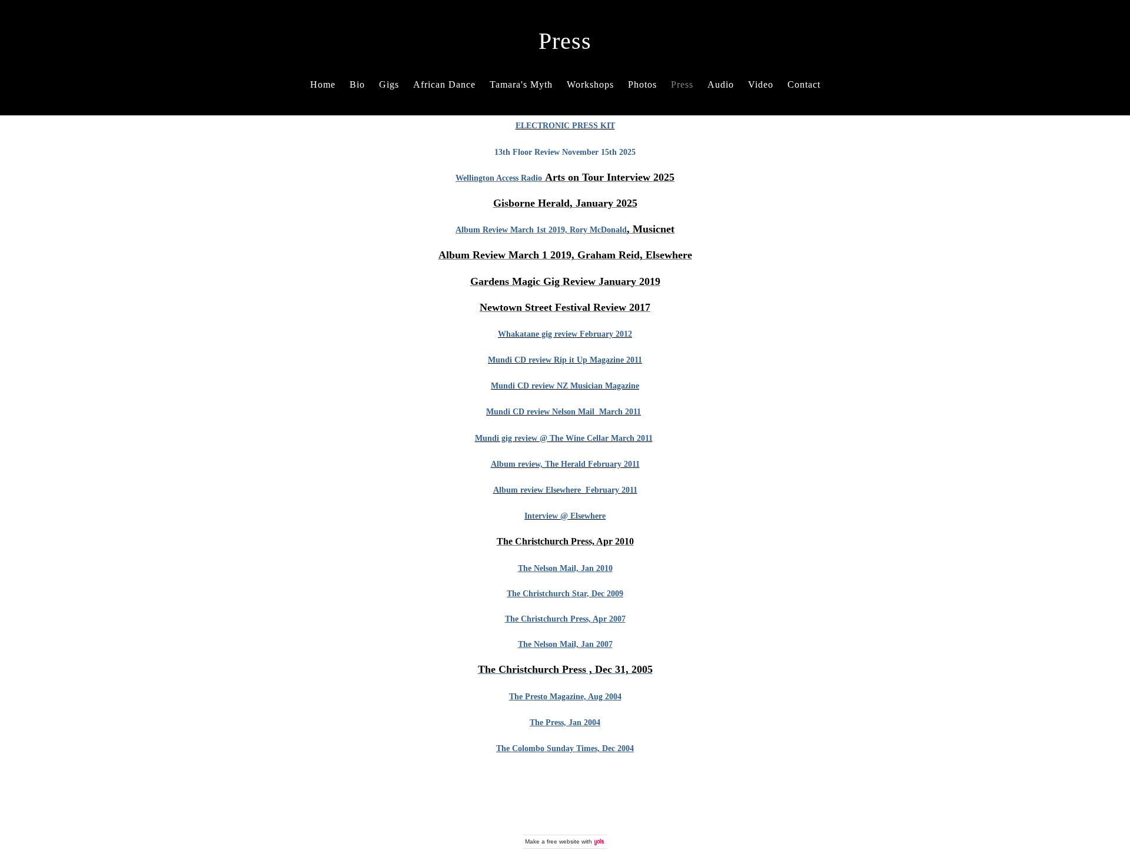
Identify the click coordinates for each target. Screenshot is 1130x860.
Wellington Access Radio (499, 177)
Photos (642, 84)
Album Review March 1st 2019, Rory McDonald (541, 229)
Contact (803, 84)
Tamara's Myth (521, 84)
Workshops (590, 84)
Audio (720, 84)
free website (563, 841)
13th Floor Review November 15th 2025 (565, 152)
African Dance (444, 84)
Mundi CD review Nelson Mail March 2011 (563, 411)
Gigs (389, 84)
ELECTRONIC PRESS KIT (565, 125)
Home (322, 84)
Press (682, 84)
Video (760, 84)
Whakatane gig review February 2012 (565, 333)
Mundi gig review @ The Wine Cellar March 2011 (564, 438)
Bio (357, 84)
